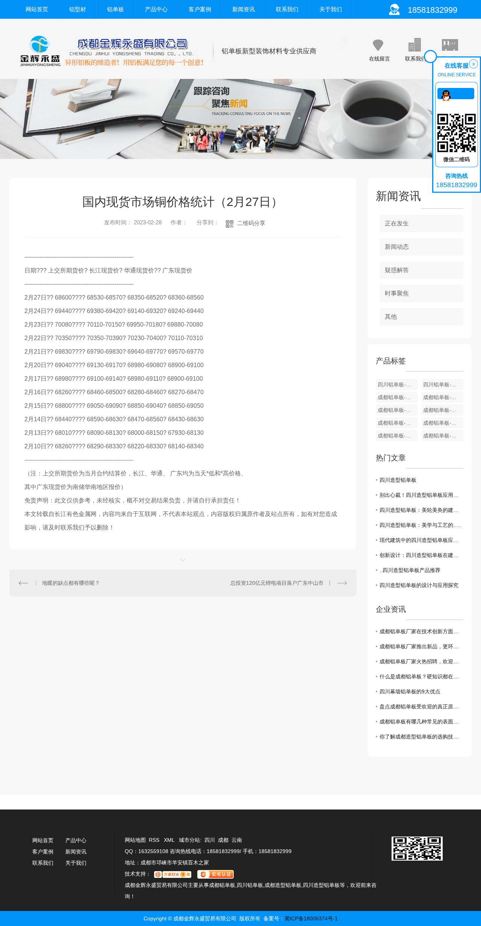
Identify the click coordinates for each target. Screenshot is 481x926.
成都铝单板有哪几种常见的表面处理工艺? (421, 722)
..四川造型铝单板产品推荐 (410, 570)
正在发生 (397, 223)
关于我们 (330, 9)
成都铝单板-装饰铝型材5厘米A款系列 (398, 436)
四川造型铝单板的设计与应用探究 (419, 585)
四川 (209, 840)
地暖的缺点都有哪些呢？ (71, 583)
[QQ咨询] (455, 93)
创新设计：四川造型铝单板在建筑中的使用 (421, 555)
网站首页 (37, 9)
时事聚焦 (397, 293)
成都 (223, 840)
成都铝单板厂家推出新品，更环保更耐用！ (421, 646)
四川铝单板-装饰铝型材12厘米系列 (443, 384)
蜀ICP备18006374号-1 (311, 918)
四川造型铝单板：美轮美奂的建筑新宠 (421, 510)
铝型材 (77, 9)
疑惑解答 (397, 270)
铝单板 (115, 9)
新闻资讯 (243, 9)
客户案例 (200, 9)
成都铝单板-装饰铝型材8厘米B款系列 (398, 410)
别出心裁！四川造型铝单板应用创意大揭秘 (421, 495)
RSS (155, 840)
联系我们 (287, 9)
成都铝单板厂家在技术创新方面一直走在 (421, 631)
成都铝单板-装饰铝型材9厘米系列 (443, 397)
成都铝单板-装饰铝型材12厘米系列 (398, 397)
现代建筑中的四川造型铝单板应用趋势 (421, 540)
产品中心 (156, 9)
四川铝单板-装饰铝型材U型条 (398, 384)
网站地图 (135, 840)
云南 (236, 840)
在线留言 (379, 59)
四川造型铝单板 (398, 480)
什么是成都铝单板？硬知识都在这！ (421, 676)
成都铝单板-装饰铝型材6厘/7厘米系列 (398, 423)
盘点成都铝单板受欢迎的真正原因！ (421, 707)
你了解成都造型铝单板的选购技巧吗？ (421, 737)
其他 (391, 316)
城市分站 (189, 840)
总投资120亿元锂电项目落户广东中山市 (277, 583)
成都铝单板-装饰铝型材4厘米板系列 (443, 436)
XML (170, 840)
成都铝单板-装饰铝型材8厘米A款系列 (443, 410)
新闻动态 (397, 247)
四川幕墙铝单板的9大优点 (410, 691)
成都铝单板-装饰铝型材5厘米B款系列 (443, 423)
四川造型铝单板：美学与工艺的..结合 (421, 525)
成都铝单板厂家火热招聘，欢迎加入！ (421, 661)
